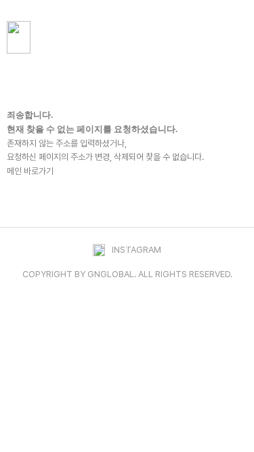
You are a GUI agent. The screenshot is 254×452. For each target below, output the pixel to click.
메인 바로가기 (30, 171)
